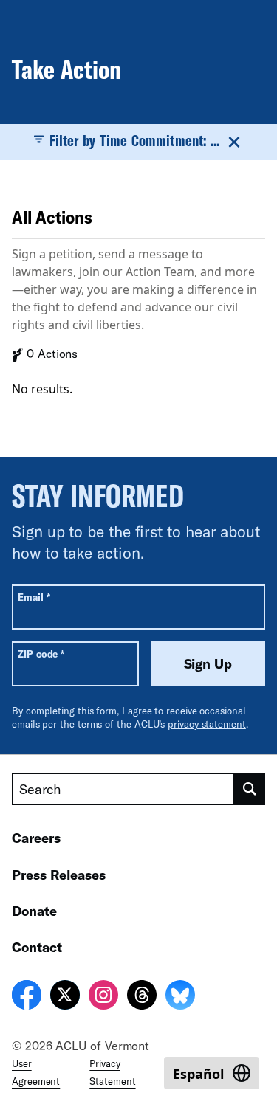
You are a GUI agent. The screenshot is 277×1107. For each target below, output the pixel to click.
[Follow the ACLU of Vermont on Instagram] (103, 997)
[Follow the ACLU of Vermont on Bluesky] (180, 997)
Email (33, 596)
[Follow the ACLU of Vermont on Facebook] (26, 997)
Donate (34, 911)
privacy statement (207, 724)
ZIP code (41, 653)
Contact (37, 947)
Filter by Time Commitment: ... (134, 140)
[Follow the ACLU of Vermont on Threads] (142, 997)
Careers (36, 838)
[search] (249, 789)
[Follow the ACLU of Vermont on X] (65, 997)
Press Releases (59, 874)
